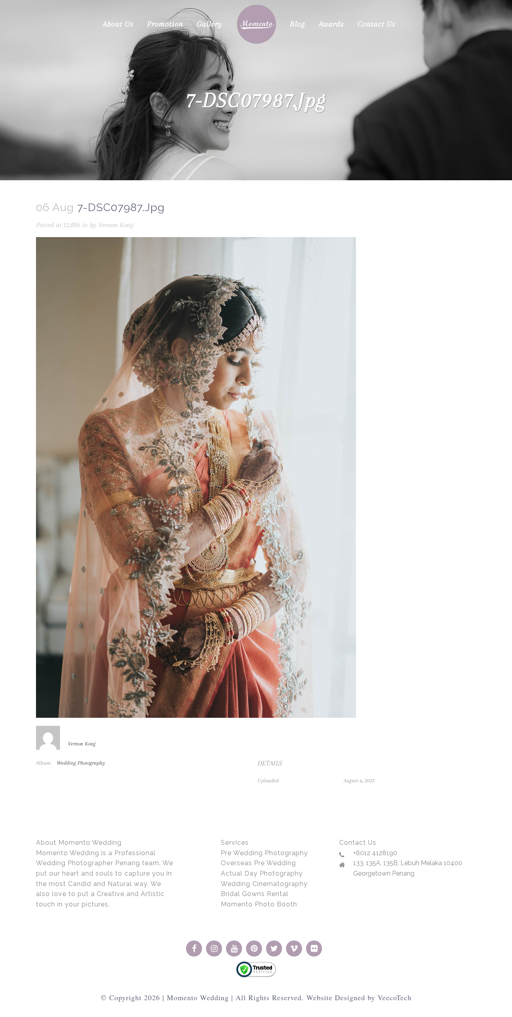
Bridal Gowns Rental (254, 894)
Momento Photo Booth (259, 904)
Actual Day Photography (262, 873)
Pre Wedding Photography (264, 853)
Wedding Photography (81, 763)
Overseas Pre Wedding (258, 863)
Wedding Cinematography (264, 884)
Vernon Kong (116, 225)
